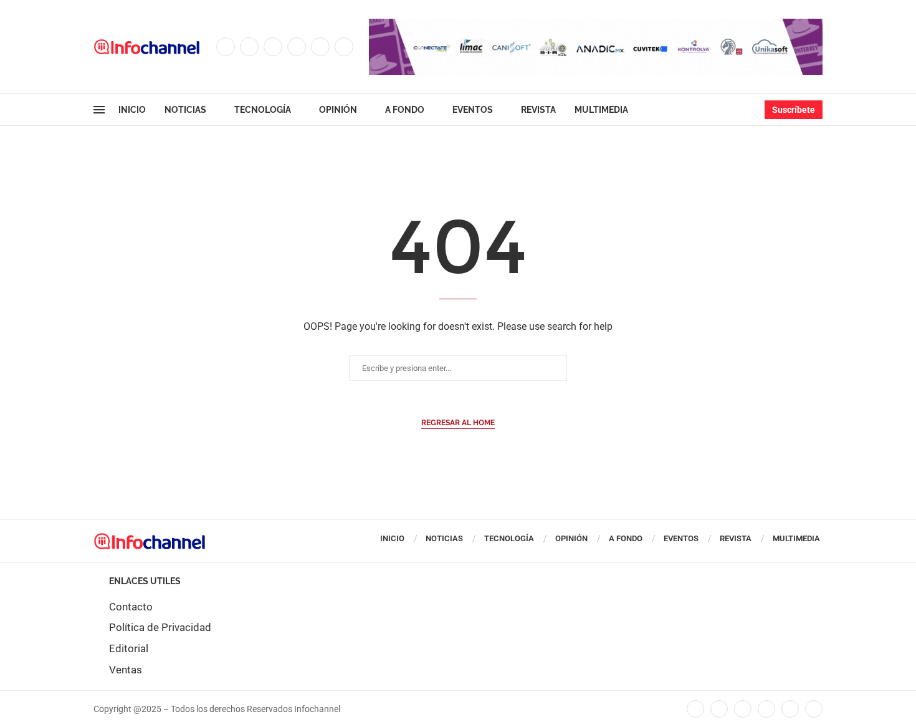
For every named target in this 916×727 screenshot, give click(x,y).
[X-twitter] (719, 709)
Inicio (132, 110)
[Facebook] (225, 46)
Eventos (472, 110)
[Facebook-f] (695, 709)
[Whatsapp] (344, 46)
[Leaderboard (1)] (596, 25)
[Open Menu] (99, 109)
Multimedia (601, 110)
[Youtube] (320, 46)
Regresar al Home (458, 422)
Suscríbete (793, 110)
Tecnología (262, 110)
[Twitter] (249, 46)
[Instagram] (273, 46)
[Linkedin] (296, 46)
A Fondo (404, 110)
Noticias (185, 110)
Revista (538, 110)
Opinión (338, 110)
